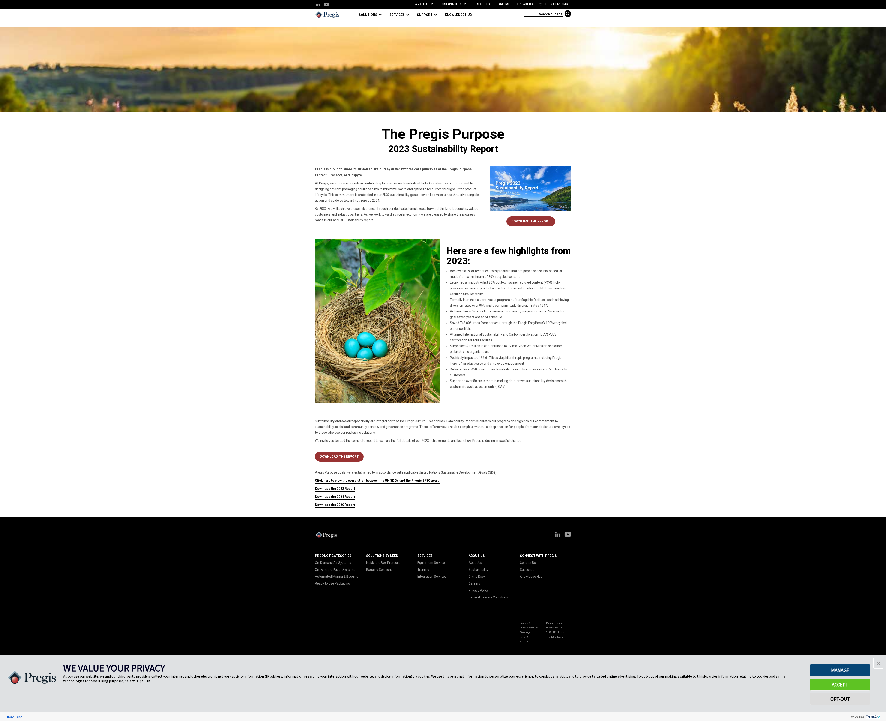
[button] (372, 15)
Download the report (339, 456)
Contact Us (524, 4)
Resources (482, 4)
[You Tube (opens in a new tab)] (326, 5)
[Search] (568, 13)
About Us (475, 563)
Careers (503, 4)
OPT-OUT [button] (840, 699)
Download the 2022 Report (335, 488)
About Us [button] (422, 4)
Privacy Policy (478, 590)
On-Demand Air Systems (333, 563)
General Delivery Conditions (488, 597)
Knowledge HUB (458, 15)
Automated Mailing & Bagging (336, 576)
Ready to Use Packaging (332, 583)
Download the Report (530, 221)
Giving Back (477, 576)
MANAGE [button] (840, 670)
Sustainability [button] (451, 4)
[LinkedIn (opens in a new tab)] (318, 5)
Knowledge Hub (531, 576)
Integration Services (431, 576)
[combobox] (543, 13)
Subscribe (527, 569)
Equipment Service (431, 563)
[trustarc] (872, 716)
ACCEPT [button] (840, 684)
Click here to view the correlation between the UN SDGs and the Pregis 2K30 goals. (377, 480)
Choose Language (556, 4)
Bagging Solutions (379, 569)
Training (423, 569)
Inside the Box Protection (384, 563)
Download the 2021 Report (335, 497)
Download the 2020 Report (335, 505)
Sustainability (478, 569)
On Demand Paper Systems (335, 569)
